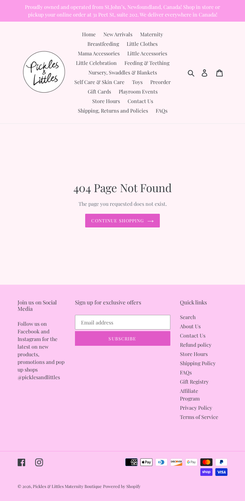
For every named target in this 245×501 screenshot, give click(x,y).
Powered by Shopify (122, 486)
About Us (190, 326)
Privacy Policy (196, 407)
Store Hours (194, 354)
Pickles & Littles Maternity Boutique (67, 486)
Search (188, 317)
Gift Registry (194, 381)
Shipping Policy (198, 363)
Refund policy (196, 344)
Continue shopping (117, 221)
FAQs (186, 372)
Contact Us (192, 335)
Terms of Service (199, 417)
